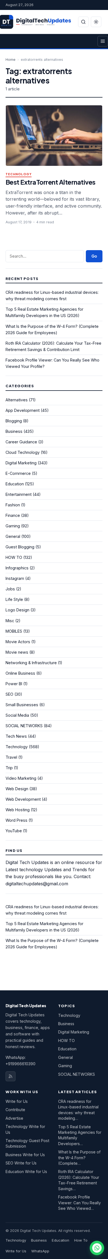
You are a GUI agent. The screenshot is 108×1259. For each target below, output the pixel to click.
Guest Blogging (20, 547)
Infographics (17, 568)
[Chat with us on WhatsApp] (97, 1248)
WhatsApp (40, 1251)
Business (14, 431)
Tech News (16, 736)
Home (11, 59)
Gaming (13, 526)
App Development (23, 410)
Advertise (14, 1118)
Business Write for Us (25, 1154)
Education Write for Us (26, 1171)
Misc (10, 620)
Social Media (17, 715)
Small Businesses (22, 704)
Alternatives (17, 399)
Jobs (10, 589)
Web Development (23, 799)
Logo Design (17, 610)
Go (94, 256)
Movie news (17, 652)
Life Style (14, 599)
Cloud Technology (23, 452)
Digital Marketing (21, 462)
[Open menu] (102, 41)
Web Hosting (18, 809)
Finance (13, 515)
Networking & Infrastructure (31, 662)
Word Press (16, 820)
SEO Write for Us (21, 1163)
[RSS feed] (11, 1076)
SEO (9, 694)
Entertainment (19, 494)
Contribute (15, 1109)
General (13, 536)
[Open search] (83, 22)
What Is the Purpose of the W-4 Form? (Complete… (79, 1158)
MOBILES (14, 631)
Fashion (13, 504)
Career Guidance (21, 441)
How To (81, 1240)
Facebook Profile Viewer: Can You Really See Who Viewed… (79, 1203)
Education (15, 483)
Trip (9, 767)
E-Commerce (18, 473)
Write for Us (17, 1101)
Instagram (15, 578)
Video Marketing (21, 778)
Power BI (14, 683)
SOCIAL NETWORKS (24, 725)
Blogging (14, 420)
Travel (11, 757)
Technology (19, 174)
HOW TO (14, 557)
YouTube (14, 830)
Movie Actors (18, 641)
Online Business (20, 673)
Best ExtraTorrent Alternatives (51, 182)
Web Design (17, 788)
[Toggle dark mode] (96, 22)
